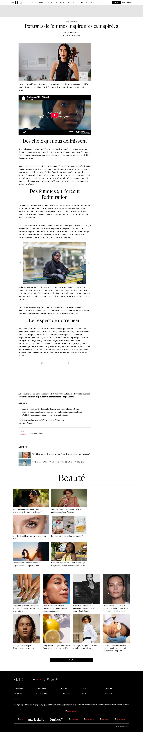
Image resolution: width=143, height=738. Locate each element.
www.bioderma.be (26, 423)
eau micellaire (38, 331)
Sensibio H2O (48, 393)
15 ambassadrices (57, 307)
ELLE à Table (61, 2)
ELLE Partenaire (73, 32)
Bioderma (23, 166)
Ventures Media (65, 694)
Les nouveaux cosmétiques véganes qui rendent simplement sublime (52, 412)
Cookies (17, 699)
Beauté (41, 2)
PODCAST (89, 2)
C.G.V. (84, 694)
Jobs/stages (41, 688)
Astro (81, 2)
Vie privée (108, 688)
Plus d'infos (79, 706)
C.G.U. (84, 688)
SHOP (116, 2)
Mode (34, 2)
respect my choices (26, 184)
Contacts (63, 688)
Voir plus (71, 660)
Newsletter (127, 2)
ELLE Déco (72, 2)
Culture (50, 2)
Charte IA (108, 694)
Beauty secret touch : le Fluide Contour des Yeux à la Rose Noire (50, 409)
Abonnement (19, 688)
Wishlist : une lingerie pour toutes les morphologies (45, 415)
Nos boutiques (42, 694)
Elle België (18, 694)
